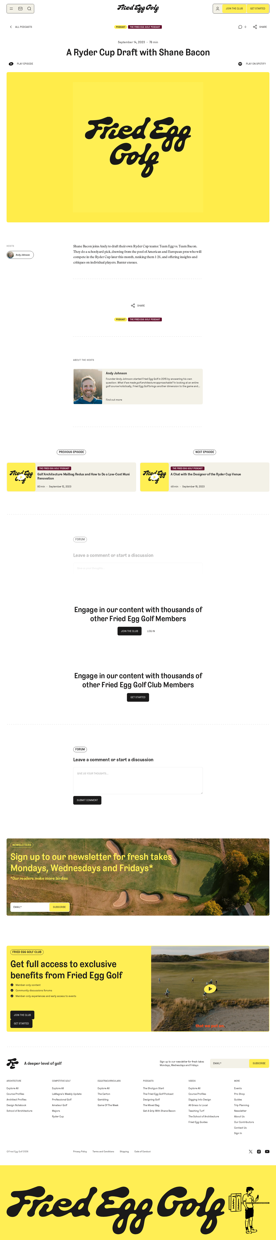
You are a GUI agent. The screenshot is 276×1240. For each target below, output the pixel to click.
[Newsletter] (20, 8)
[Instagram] (259, 1151)
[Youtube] (267, 1151)
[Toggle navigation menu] (11, 8)
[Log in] (217, 8)
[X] (250, 1151)
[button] (260, 27)
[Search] (29, 8)
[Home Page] (138, 8)
